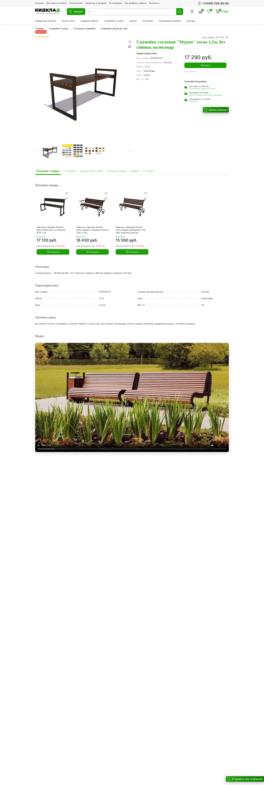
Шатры (133, 20)
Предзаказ (205, 65)
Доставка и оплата (56, 3)
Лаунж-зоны (68, 20)
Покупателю (76, 3)
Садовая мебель (89, 20)
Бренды (191, 20)
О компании (115, 3)
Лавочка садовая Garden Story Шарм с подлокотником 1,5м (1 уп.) (92, 230)
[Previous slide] (39, 87)
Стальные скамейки (85, 28)
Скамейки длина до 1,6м (114, 28)
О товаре (70, 171)
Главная (39, 28)
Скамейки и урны (114, 20)
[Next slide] (127, 87)
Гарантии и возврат (96, 3)
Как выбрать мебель (136, 3)
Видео (135, 171)
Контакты (154, 3)
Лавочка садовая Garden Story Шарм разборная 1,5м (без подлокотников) (130, 230)
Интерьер (148, 20)
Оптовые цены (117, 171)
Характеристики (91, 171)
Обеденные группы (45, 20)
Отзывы (39, 3)
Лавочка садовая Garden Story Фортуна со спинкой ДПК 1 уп (51, 230)
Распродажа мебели (170, 20)
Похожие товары (48, 171)
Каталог (78, 11)
